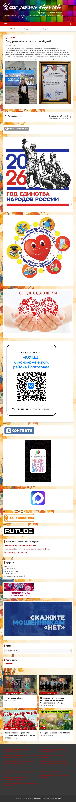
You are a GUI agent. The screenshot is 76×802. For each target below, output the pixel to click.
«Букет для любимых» (14, 698)
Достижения (10, 38)
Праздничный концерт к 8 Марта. (55, 733)
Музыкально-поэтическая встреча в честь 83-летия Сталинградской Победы (52, 700)
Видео (6, 566)
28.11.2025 (7, 738)
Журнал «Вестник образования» (50, 772)
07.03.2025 (43, 735)
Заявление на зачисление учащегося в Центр (20, 545)
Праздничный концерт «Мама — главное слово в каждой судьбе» (19, 734)
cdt (15, 45)
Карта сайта (8, 664)
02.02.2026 (43, 705)
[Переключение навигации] (5, 24)
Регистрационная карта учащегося (16, 553)
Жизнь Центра (9, 571)
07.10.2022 (8, 45)
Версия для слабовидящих (18, 128)
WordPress (58, 798)
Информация (8, 574)
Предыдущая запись (15, 116)
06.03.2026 (7, 700)
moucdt (15, 700)
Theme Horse (37, 798)
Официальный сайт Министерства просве (17, 755)
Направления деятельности (13, 576)
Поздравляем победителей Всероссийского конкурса (58, 117)
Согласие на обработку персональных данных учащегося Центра (27, 549)
